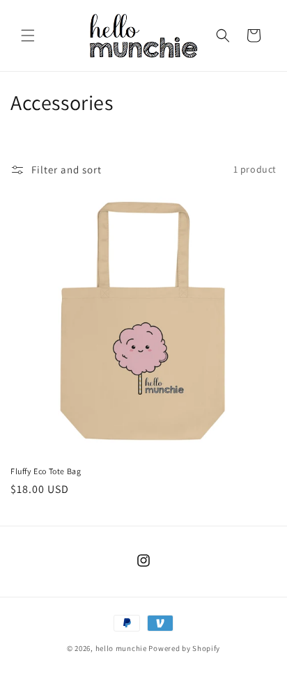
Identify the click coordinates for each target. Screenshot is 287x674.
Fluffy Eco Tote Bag (45, 471)
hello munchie (121, 648)
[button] (28, 35)
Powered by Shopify (184, 648)
